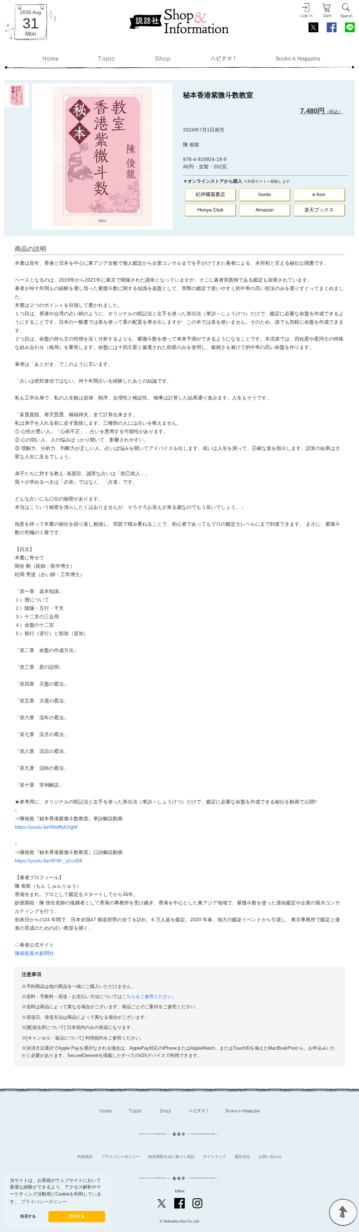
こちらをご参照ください (147, 996)
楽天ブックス (319, 210)
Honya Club (210, 210)
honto (264, 194)
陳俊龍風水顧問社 (34, 953)
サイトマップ (214, 1156)
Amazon (265, 210)
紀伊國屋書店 (210, 194)
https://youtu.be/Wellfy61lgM (46, 827)
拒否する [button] (28, 1216)
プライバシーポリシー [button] (44, 1201)
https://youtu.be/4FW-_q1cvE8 (48, 860)
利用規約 (85, 1156)
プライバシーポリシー (120, 1156)
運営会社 (242, 1156)
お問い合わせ (270, 1156)
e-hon (318, 194)
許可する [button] (76, 1216)
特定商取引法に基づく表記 (171, 1156)
